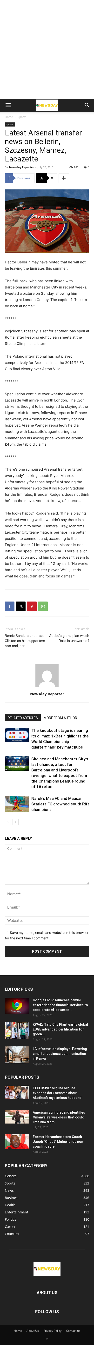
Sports (22, 117)
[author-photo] (47, 687)
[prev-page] (8, 822)
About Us (33, 1331)
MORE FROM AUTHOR (60, 718)
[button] (8, 105)
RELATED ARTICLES (23, 718)
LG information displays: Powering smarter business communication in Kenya (60, 1053)
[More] (64, 178)
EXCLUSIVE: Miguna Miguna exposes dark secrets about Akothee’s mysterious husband (57, 1093)
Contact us (73, 1331)
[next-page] (16, 822)
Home (9, 117)
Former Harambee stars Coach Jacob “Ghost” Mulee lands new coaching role (58, 1141)
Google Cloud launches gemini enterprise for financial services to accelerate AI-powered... (60, 1005)
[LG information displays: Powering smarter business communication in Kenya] (17, 1054)
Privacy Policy (52, 1331)
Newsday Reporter (21, 167)
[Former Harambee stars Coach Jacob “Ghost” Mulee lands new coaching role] (17, 1141)
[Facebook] (9, 606)
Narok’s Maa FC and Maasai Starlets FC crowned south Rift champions (60, 804)
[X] (21, 606)
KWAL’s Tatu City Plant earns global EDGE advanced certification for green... (60, 1029)
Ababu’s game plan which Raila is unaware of (69, 638)
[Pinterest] (32, 606)
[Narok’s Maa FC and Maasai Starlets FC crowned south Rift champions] (17, 804)
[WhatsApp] (43, 606)
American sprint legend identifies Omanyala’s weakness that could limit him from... (59, 1117)
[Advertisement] (47, 49)
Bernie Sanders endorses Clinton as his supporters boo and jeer (25, 641)
